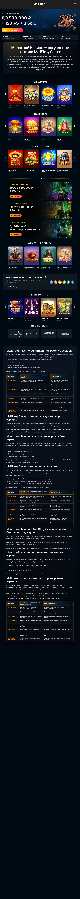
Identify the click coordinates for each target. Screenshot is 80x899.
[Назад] (5, 94)
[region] (40, 97)
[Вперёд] (74, 94)
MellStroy (40, 4)
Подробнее (11, 286)
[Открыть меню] (75, 4)
